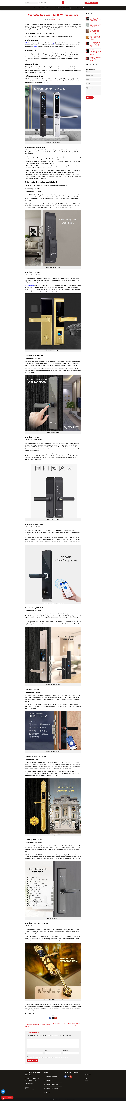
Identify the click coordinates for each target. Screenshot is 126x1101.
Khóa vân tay (28, 43)
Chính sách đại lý (50, 1080)
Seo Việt (58, 19)
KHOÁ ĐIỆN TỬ (55, 8)
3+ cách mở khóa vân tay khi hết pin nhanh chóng (95, 59)
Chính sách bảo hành (51, 1076)
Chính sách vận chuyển (51, 1084)
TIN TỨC (89, 8)
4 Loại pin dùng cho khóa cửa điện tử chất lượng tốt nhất (95, 19)
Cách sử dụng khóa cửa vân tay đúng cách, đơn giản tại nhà (95, 44)
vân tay (52, 43)
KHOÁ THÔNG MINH (65, 8)
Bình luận (29, 1037)
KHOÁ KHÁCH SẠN (76, 8)
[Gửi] (36, 3)
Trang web (65, 1050)
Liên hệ (47, 1092)
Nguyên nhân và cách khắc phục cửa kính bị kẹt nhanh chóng (95, 25)
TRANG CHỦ (37, 8)
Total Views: (87, 1079)
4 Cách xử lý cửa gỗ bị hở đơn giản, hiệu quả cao (95, 38)
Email (46, 1050)
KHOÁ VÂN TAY (45, 8)
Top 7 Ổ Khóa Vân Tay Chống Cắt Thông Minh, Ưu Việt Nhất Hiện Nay (95, 52)
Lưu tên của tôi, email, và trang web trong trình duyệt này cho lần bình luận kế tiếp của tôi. (49, 1057)
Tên (28, 1050)
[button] (100, 3)
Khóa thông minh (29, 285)
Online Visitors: (87, 1074)
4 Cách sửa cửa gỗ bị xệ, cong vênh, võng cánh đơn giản (95, 31)
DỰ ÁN (83, 8)
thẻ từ (35, 46)
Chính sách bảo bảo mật (51, 1088)
